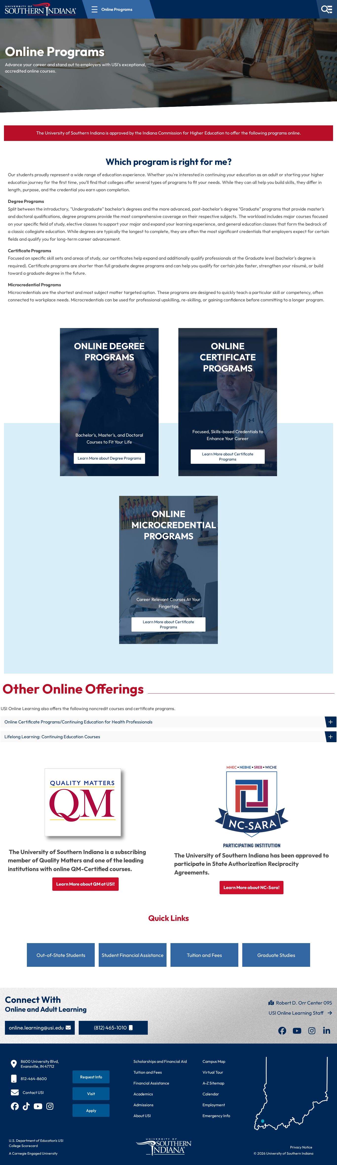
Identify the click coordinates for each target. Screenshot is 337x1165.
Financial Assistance (151, 1083)
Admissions (143, 1104)
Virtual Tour (213, 1072)
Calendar (211, 1093)
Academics (143, 1093)
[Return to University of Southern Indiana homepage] (163, 1147)
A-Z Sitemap (213, 1083)
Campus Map (214, 1061)
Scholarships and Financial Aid (160, 1061)
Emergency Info (216, 1115)
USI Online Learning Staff (296, 1013)
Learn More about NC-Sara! (252, 887)
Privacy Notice (301, 1147)
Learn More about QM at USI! (85, 884)
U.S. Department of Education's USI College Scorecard (36, 1143)
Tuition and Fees (147, 1072)
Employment (214, 1104)
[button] (168, 722)
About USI (142, 1115)
